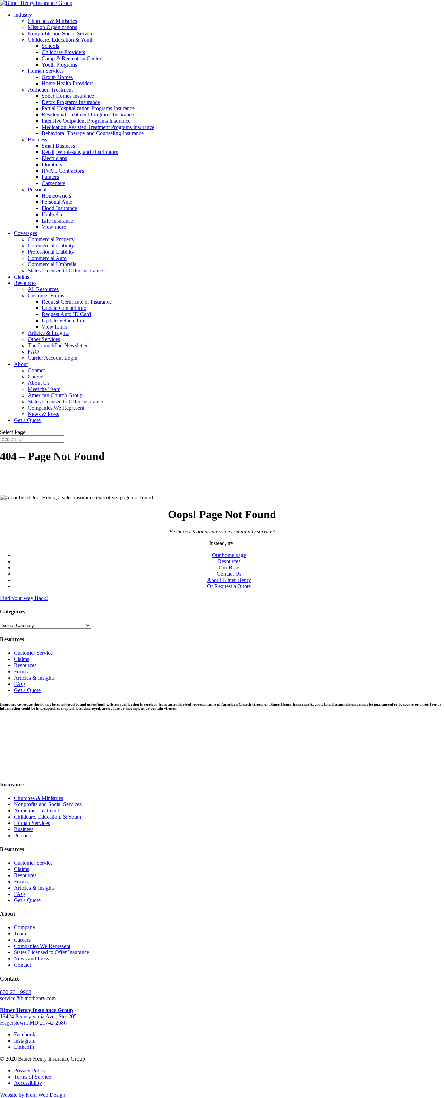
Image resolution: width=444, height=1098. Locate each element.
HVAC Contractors (63, 171)
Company (24, 927)
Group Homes (57, 77)
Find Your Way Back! (24, 598)
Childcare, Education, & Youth (47, 817)
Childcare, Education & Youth (61, 40)
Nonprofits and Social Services (61, 33)
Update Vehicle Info (64, 320)
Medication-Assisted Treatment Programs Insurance (98, 127)
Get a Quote (27, 420)
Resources (25, 283)
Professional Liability (51, 252)
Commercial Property (51, 239)
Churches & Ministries (52, 21)
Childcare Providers (63, 52)
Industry (23, 15)
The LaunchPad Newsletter (58, 345)
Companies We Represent (56, 408)
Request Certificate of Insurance (77, 302)
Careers (36, 377)
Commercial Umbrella (52, 264)
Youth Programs (59, 65)
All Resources (43, 289)
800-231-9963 (15, 992)
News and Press (31, 958)
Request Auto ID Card (66, 314)
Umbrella (52, 214)
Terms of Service (32, 1077)
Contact (36, 370)
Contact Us (229, 574)
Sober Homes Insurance (68, 96)
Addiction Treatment (50, 90)
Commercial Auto (47, 258)
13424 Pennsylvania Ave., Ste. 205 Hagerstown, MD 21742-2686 (38, 1016)
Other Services (44, 339)
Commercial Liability (51, 246)
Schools (50, 46)
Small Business (58, 146)
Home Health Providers (67, 83)
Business (37, 139)
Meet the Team (44, 389)
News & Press (43, 414)
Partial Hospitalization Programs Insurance (88, 108)
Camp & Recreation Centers (72, 58)
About (21, 364)
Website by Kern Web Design (32, 1095)
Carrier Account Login (52, 358)
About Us (38, 383)
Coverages (25, 233)
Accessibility (28, 1083)
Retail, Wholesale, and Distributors (80, 152)
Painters (50, 177)
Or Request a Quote (229, 586)
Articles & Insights (48, 333)
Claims (21, 277)
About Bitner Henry (229, 580)
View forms (54, 327)
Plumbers (52, 164)
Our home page (229, 555)
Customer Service (33, 653)
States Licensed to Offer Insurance (65, 270)
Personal (37, 189)
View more (54, 227)
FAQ (33, 352)
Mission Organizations (52, 27)
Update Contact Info (64, 308)
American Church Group (55, 395)
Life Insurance (57, 221)
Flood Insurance (59, 208)
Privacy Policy (30, 1070)
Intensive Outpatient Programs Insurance (86, 121)
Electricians (54, 158)
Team (20, 933)
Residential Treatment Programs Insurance (88, 114)
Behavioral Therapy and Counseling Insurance (93, 133)
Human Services (46, 71)
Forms (21, 671)
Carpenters (53, 183)
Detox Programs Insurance (71, 102)
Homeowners (56, 196)
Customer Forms (46, 295)
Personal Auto (57, 202)
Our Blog (229, 567)
